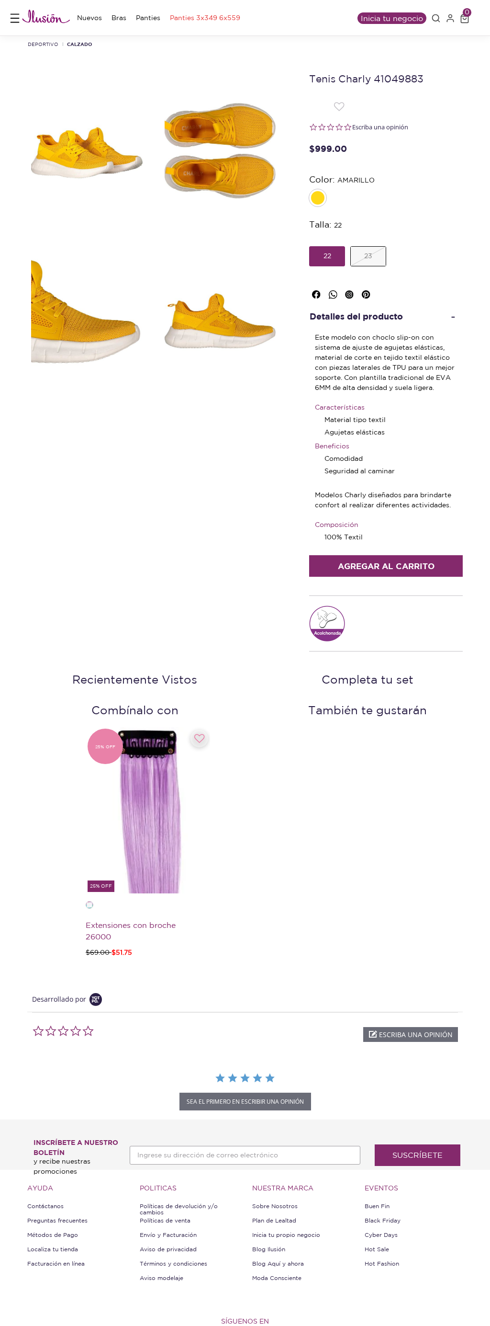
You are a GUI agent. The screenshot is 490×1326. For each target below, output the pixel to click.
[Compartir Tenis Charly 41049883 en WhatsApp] (334, 292)
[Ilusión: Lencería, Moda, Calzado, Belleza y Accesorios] (46, 18)
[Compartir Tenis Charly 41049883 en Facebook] (317, 292)
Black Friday (383, 1220)
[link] (89, 18)
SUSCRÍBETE (417, 1155)
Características (340, 407)
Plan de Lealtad (274, 1220)
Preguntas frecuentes (57, 1220)
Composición (336, 524)
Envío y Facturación (168, 1235)
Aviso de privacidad (168, 1249)
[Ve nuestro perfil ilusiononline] (350, 292)
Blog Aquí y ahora (278, 1263)
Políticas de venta (165, 1220)
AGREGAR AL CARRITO (386, 566)
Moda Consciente (276, 1278)
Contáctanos (45, 1206)
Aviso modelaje (161, 1278)
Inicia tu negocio (392, 18)
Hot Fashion (382, 1263)
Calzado (79, 44)
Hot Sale (377, 1249)
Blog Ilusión (268, 1249)
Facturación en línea (56, 1263)
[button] (435, 18)
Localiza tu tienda (52, 1249)
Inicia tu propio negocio (286, 1235)
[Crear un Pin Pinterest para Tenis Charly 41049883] (367, 292)
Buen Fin (377, 1206)
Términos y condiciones (173, 1263)
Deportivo (43, 44)
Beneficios (332, 446)
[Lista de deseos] (339, 106)
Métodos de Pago (52, 1235)
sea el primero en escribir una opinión (245, 1101)
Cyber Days (381, 1235)
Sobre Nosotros (275, 1206)
